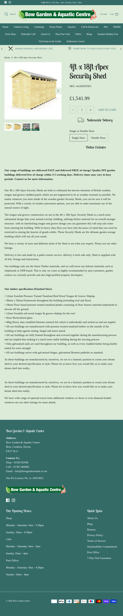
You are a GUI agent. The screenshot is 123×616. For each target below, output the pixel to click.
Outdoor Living (21, 27)
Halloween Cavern (75, 41)
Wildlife (117, 27)
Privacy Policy (95, 535)
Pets (106, 27)
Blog (89, 523)
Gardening (39, 27)
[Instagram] (10, 2)
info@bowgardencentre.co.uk (31, 471)
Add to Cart (107, 109)
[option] (33, 90)
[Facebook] (5, 2)
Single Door (78, 137)
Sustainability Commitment (102, 546)
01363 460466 (21, 466)
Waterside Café (28, 34)
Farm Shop (10, 34)
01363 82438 (21, 462)
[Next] (58, 90)
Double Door (98, 137)
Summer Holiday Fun (108, 34)
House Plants (56, 27)
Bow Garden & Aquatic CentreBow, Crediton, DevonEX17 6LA (23, 447)
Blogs (89, 34)
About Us (45, 34)
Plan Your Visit (63, 34)
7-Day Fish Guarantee (99, 558)
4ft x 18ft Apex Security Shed (28, 57)
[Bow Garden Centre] (58, 14)
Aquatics (71, 27)
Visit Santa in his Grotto (50, 41)
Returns (91, 529)
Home (5, 27)
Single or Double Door (81, 131)
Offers (78, 34)
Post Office (93, 552)
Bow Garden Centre (21, 601)
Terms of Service (96, 540)
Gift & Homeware (89, 27)
